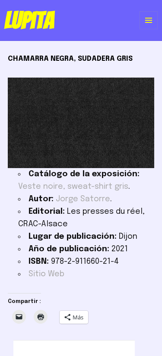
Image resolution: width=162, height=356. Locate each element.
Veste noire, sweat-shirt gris (73, 186)
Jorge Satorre (83, 199)
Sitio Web (46, 274)
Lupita (29, 20)
